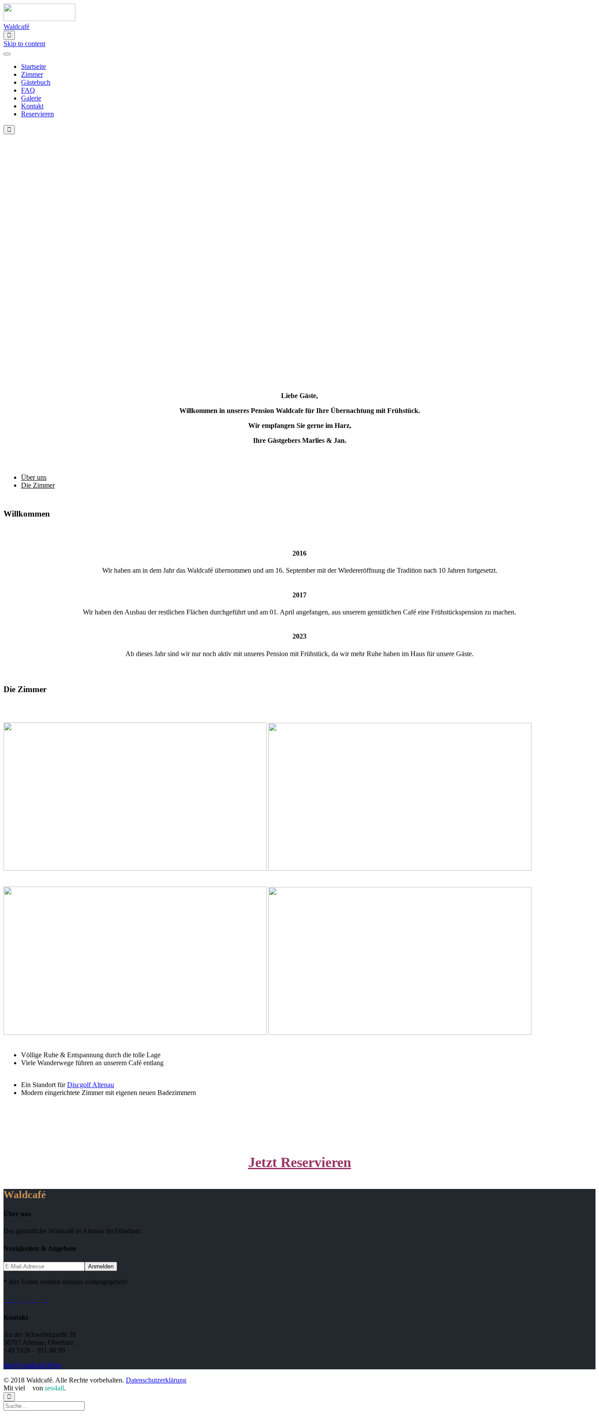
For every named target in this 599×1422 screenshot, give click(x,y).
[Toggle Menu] (7, 54)
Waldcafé (16, 26)
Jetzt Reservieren (299, 1162)
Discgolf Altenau (90, 1084)
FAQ (28, 90)
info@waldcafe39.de (32, 1365)
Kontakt (32, 106)
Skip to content (24, 43)
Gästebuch (35, 82)
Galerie (31, 98)
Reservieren (37, 114)
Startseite (33, 66)
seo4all (54, 1388)
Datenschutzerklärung (156, 1380)
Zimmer (32, 74)
